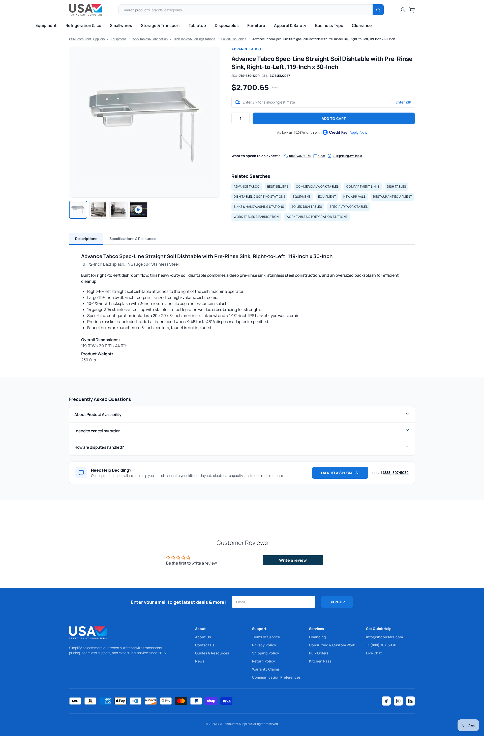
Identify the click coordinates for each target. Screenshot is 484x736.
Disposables (227, 25)
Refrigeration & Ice (83, 25)
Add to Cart (334, 118)
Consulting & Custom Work (332, 645)
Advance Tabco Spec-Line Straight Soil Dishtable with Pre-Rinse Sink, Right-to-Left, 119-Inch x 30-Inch (323, 39)
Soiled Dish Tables (233, 39)
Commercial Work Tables (317, 186)
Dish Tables (396, 186)
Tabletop (197, 25)
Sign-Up (337, 602)
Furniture (256, 25)
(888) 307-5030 (300, 156)
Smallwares (121, 25)
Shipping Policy (265, 653)
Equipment (46, 25)
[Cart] (412, 10)
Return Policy (263, 661)
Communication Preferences (276, 677)
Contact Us (205, 645)
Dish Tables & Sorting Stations (194, 39)
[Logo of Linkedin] (410, 701)
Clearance (362, 25)
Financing (317, 637)
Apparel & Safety (290, 25)
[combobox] (251, 9)
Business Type (329, 25)
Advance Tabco (246, 49)
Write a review (293, 560)
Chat (321, 156)
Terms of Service (266, 637)
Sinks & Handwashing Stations (259, 206)
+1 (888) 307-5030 (381, 645)
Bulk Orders (318, 653)
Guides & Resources (212, 653)
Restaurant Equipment (392, 196)
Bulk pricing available (347, 156)
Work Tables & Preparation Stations (317, 217)
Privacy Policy (264, 645)
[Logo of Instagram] (398, 701)
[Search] (378, 9)
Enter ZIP (403, 102)
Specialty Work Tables (348, 206)
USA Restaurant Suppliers (87, 39)
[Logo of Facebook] (386, 701)
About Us (203, 637)
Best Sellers (277, 186)
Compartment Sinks (363, 186)
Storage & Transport (160, 25)
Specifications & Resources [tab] (132, 238)
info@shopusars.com (384, 637)
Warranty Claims (266, 669)
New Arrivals (354, 196)
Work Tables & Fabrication (150, 39)
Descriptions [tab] (86, 238)
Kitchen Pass (320, 661)
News (199, 661)
